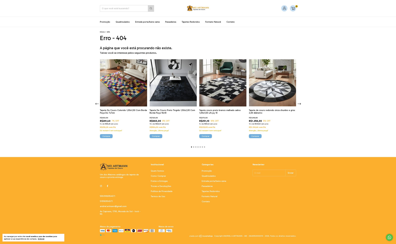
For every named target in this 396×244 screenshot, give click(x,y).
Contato (230, 22)
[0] (293, 8)
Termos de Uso (158, 196)
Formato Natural (213, 22)
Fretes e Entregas (159, 181)
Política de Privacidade (161, 191)
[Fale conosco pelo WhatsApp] (389, 237)
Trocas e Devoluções (161, 186)
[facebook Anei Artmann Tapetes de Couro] (107, 186)
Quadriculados (123, 22)
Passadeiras (170, 22)
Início (102, 32)
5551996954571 (107, 196)
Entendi (41, 239)
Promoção (105, 22)
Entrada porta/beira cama (147, 22)
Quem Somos (157, 171)
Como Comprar (158, 176)
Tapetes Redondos (191, 22)
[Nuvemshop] (201, 237)
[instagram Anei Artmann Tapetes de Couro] (101, 186)
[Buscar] (151, 8)
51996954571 (106, 201)
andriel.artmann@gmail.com (113, 206)
